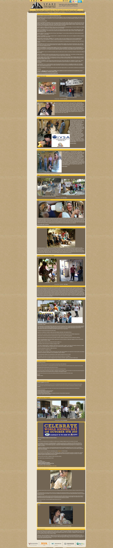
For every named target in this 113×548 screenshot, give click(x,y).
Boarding (41, 11)
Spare (54, 547)
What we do (37, 11)
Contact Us (63, 12)
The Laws (50, 11)
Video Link (39, 69)
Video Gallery (56, 12)
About (33, 11)
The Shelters (46, 11)
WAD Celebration (49, 418)
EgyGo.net (64, 547)
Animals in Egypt (56, 11)
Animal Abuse (62, 11)
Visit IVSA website (73, 143)
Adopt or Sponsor (68, 11)
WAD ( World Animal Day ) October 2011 (73, 195)
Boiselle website (64, 166)
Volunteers (71, 281)
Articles (76, 11)
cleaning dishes (47, 282)
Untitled (61, 524)
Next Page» (66, 98)
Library (80, 11)
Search (38, 77)
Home (30, 11)
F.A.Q (60, 12)
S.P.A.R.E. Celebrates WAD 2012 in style (47, 94)
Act (73, 11)
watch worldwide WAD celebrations (43, 224)
